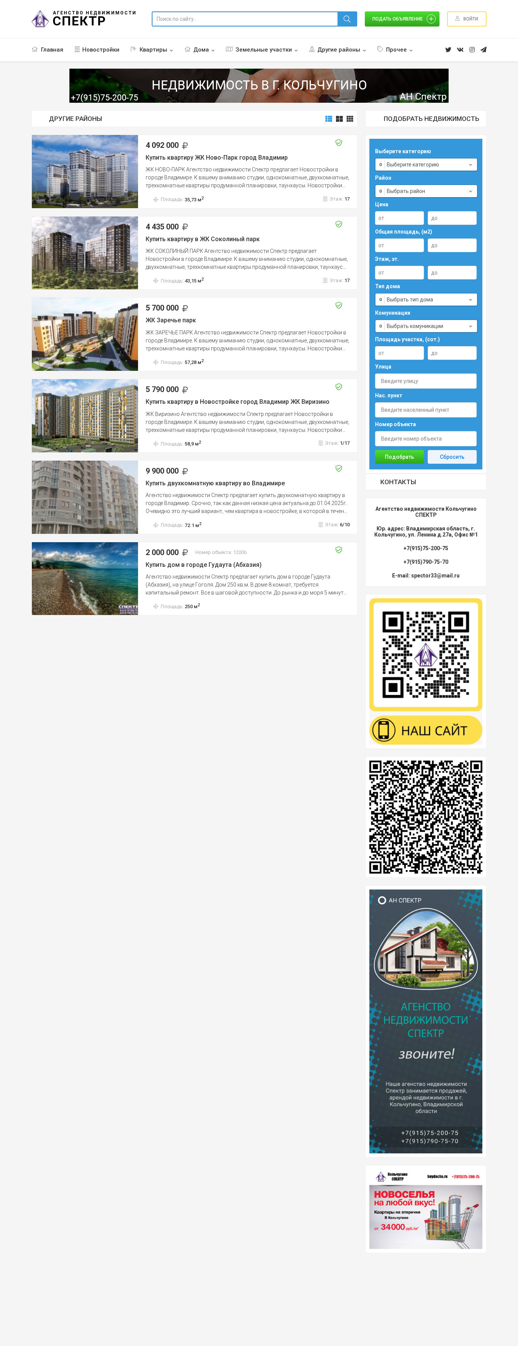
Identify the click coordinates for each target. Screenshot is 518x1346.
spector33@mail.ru (435, 576)
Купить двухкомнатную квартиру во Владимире (215, 483)
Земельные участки (263, 49)
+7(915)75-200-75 (425, 548)
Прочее (396, 49)
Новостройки (100, 49)
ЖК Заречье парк (171, 320)
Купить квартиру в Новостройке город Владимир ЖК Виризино (238, 401)
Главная (52, 49)
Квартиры (153, 49)
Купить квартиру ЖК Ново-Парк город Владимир (217, 157)
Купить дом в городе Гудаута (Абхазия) (204, 564)
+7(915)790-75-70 (425, 562)
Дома (201, 49)
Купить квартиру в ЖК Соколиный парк (203, 239)
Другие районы (338, 49)
